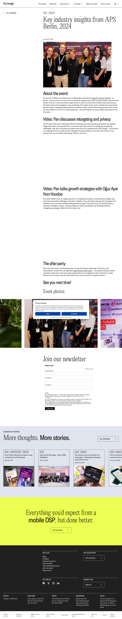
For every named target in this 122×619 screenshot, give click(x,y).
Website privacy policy (35, 615)
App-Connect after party (83, 271)
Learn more (48, 405)
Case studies (47, 563)
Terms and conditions (19, 615)
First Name (48, 378)
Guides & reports (49, 561)
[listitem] (18, 468)
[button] (65, 4)
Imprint (105, 615)
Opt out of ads (94, 615)
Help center (47, 570)
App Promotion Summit (102, 98)
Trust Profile (64, 615)
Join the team (48, 568)
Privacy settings (112, 615)
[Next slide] (112, 323)
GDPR (46, 393)
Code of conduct (5, 615)
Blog (44, 556)
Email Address (49, 371)
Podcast (46, 559)
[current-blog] (18, 468)
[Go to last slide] (9, 323)
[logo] (8, 3)
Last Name (48, 385)
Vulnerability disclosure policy (78, 615)
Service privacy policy (50, 615)
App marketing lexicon (51, 566)
